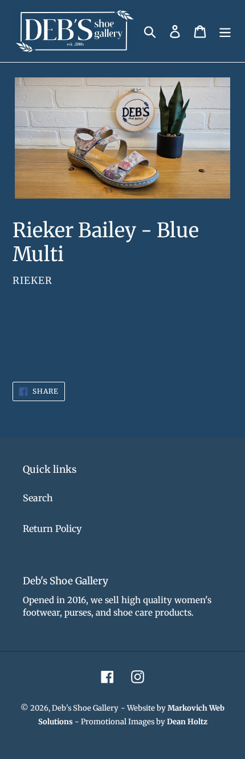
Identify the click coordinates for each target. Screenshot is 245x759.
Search (38, 498)
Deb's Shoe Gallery (85, 708)
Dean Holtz (187, 722)
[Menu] (225, 31)
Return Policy (52, 528)
